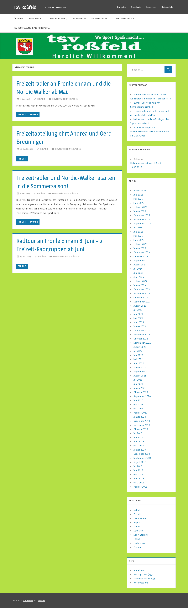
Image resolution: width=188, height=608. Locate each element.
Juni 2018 (138, 470)
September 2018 (142, 457)
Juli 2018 (138, 466)
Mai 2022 (138, 359)
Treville (41, 600)
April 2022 (139, 363)
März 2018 (139, 482)
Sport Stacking (141, 534)
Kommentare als (144, 578)
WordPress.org (141, 582)
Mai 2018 (138, 474)
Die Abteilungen (99, 18)
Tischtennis (139, 542)
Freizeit (22, 114)
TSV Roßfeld (25, 7)
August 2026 (140, 190)
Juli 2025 (138, 227)
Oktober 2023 (141, 297)
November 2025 (142, 219)
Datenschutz (167, 7)
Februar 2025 (140, 244)
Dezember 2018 (142, 453)
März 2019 (139, 445)
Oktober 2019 (141, 429)
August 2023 (140, 305)
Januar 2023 (140, 326)
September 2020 (142, 396)
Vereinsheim (79, 18)
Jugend (137, 522)
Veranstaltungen (125, 18)
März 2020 (139, 408)
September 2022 (142, 342)
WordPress (28, 600)
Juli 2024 (138, 268)
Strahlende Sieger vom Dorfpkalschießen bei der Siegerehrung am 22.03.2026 (149, 131)
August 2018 (140, 462)
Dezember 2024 (142, 252)
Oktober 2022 (141, 338)
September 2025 (142, 223)
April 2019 (139, 441)
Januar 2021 (140, 387)
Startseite (121, 7)
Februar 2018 (140, 486)
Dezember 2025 (142, 215)
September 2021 (142, 371)
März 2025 (139, 239)
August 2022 (140, 346)
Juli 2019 (138, 433)
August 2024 (140, 264)
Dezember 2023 (142, 289)
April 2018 (139, 478)
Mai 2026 (138, 198)
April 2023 (139, 322)
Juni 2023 (138, 313)
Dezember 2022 (142, 330)
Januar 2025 (140, 248)
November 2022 (142, 334)
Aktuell (137, 510)
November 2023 (142, 293)
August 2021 (140, 375)
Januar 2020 (140, 416)
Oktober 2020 (141, 392)
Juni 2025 (138, 231)
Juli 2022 (138, 350)
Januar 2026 (140, 211)
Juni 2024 (138, 272)
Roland (41, 99)
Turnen (34, 114)
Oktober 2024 (141, 256)
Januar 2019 (140, 449)
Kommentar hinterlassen (65, 99)
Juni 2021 (138, 383)
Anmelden (139, 570)
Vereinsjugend (57, 18)
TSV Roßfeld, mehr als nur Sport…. (32, 27)
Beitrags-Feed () (143, 574)
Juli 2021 (138, 379)
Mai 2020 (138, 404)
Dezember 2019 (142, 420)
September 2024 (142, 260)
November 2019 (142, 424)
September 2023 (142, 301)
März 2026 (139, 202)
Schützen (138, 530)
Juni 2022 (138, 355)
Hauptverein (34, 18)
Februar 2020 (140, 412)
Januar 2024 (140, 285)
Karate (137, 526)
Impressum (151, 7)
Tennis (137, 538)
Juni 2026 (138, 194)
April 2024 (139, 276)
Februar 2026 (140, 207)
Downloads (136, 7)
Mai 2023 (138, 318)
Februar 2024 (140, 281)
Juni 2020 (138, 400)
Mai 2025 (138, 235)
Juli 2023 (138, 309)
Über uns (18, 18)
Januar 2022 (140, 367)
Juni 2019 (138, 437)
